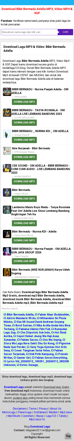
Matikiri (53, 412)
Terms (33, 408)
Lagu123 (51, 416)
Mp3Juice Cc (37, 419)
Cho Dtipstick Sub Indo (35, 332)
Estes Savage (29, 365)
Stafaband (40, 412)
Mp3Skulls (14, 416)
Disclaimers (20, 408)
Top (68, 436)
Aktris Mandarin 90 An (21, 318)
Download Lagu (14, 387)
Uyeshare (28, 416)
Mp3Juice (66, 412)
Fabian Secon (29, 339)
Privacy (43, 408)
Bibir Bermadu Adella (20, 314)
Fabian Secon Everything (51, 357)
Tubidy (63, 416)
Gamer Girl (24, 357)
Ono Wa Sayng (52, 339)
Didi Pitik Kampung (41, 354)
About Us (55, 408)
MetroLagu (8, 412)
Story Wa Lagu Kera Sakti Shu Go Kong (29, 343)
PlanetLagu (25, 412)
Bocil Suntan (23, 325)
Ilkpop (40, 416)
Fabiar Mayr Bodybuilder (53, 314)
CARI (65, 32)
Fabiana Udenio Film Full (34, 329)
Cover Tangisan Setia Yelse (32, 350)
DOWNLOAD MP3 (24, 101)
